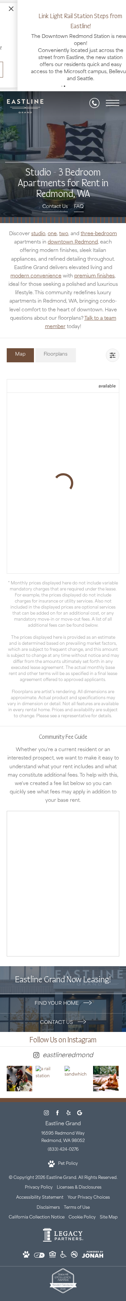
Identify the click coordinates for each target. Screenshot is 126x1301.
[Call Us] (94, 107)
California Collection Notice (37, 1221)
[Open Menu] (112, 107)
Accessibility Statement (40, 1201)
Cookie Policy (82, 1221)
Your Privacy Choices (89, 1201)
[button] (61, 90)
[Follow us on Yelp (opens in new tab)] (69, 1116)
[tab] (20, 359)
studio (38, 237)
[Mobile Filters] (112, 359)
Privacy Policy (39, 1192)
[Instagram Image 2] (48, 1077)
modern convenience (35, 279)
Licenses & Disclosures (79, 1192)
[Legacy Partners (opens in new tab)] (63, 1244)
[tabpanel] (63, 549)
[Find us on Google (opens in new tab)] (80, 1116)
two (63, 237)
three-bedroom (99, 237)
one (52, 237)
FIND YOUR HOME (57, 1007)
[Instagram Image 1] (19, 1082)
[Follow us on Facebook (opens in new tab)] (57, 1116)
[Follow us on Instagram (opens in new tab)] (46, 1116)
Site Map (109, 1221)
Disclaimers (48, 1211)
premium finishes (94, 279)
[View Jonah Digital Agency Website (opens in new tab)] (92, 1260)
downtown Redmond (73, 246)
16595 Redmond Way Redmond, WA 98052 (63, 1141)
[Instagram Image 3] (77, 1076)
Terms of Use (77, 1211)
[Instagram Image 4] (106, 1082)
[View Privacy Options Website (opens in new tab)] (39, 1261)
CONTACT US (57, 1026)
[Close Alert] (119, 7)
